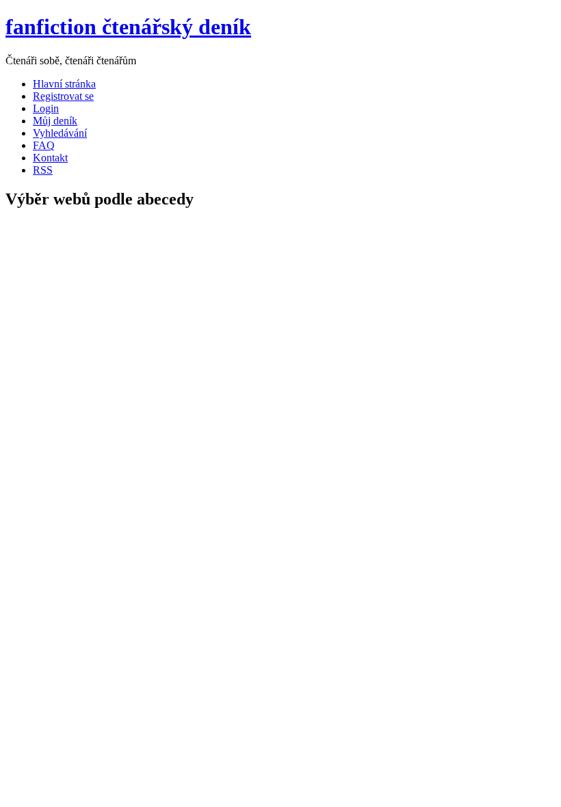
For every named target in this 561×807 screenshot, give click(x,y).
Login (46, 108)
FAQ (44, 145)
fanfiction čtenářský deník (128, 26)
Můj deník (55, 121)
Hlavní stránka (64, 84)
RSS (43, 170)
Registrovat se (63, 96)
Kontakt (50, 157)
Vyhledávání (60, 133)
